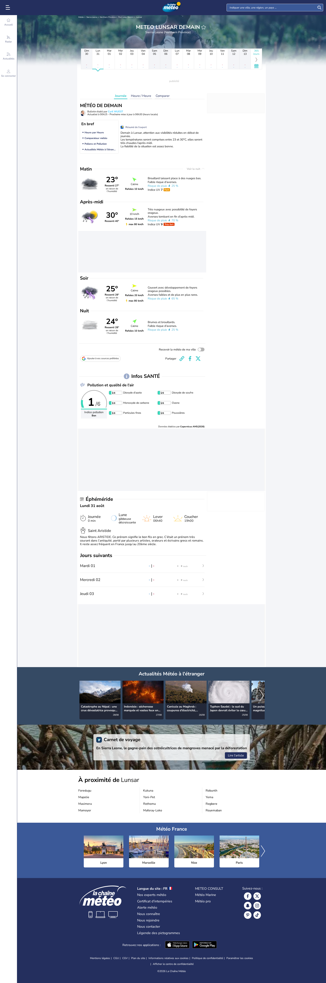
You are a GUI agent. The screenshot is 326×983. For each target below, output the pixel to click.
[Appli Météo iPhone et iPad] (177, 945)
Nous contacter (148, 926)
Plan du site (138, 958)
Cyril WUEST (115, 111)
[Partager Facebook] (190, 358)
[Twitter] (257, 896)
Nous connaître (148, 914)
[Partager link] (181, 358)
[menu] (8, 8)
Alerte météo (147, 907)
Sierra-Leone (91, 17)
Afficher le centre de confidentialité (173, 964)
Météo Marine (205, 895)
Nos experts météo (151, 895)
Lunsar (139, 17)
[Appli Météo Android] (204, 945)
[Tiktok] (257, 915)
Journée (120, 96)
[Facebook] (247, 896)
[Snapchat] (247, 905)
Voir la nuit (194, 169)
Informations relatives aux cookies (168, 958)
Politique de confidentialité (207, 958)
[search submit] (319, 7)
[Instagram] (257, 905)
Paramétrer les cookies (239, 958)
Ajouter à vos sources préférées (103, 358)
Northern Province (108, 17)
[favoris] (203, 27)
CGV (125, 958)
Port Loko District (126, 17)
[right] (262, 696)
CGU (116, 958)
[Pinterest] (247, 915)
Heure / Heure (141, 96)
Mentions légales (100, 958)
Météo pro (203, 901)
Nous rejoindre (148, 920)
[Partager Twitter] (198, 358)
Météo (81, 17)
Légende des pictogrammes (158, 933)
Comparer (163, 96)
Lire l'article (236, 755)
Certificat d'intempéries (154, 901)
